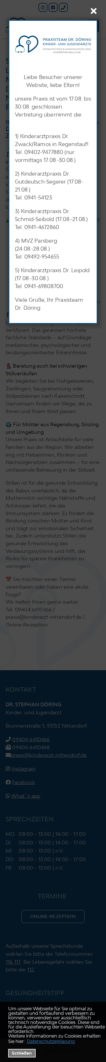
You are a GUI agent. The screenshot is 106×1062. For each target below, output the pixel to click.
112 (30, 970)
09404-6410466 (30, 739)
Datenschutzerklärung (51, 1041)
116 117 (13, 962)
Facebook (23, 782)
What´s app (25, 796)
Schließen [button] (22, 1053)
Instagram (24, 769)
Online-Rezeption (52, 916)
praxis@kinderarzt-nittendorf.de (48, 755)
